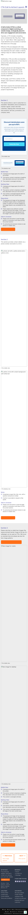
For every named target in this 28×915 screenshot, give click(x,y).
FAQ (14, 909)
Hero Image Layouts (7, 858)
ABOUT (7, 911)
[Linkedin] (19, 881)
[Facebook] (15, 881)
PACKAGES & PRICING (21, 909)
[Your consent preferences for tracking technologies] (25, 912)
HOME (5, 909)
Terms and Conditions (6, 898)
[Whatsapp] (21, 881)
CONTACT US (14, 911)
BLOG (9, 909)
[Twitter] (17, 881)
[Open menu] (25, 6)
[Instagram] (23, 881)
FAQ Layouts (22, 857)
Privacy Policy (4, 892)
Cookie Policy (4, 894)
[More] (25, 881)
